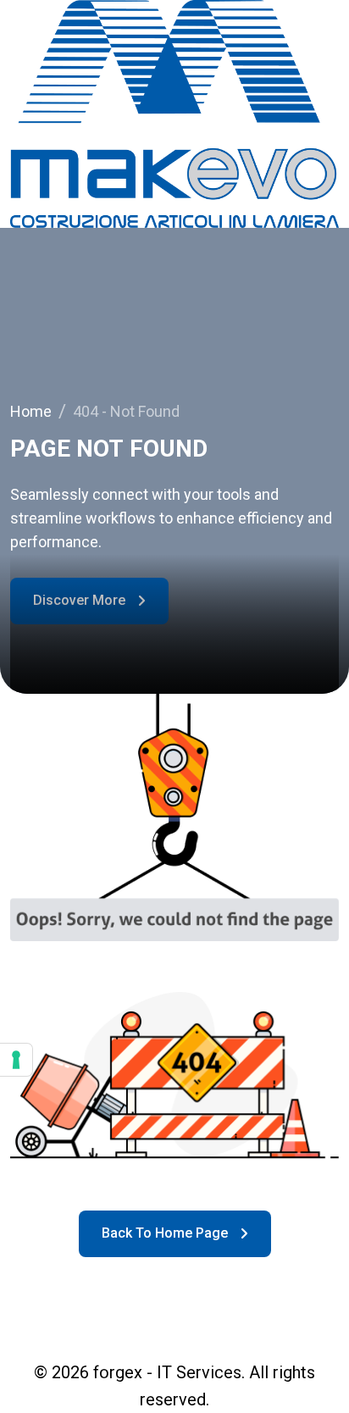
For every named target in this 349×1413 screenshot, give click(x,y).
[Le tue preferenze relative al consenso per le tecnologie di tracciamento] (16, 1060)
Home (34, 411)
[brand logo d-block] (174, 114)
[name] (175, 1234)
